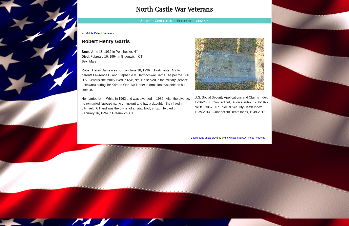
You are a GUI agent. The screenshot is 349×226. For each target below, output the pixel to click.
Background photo (201, 137)
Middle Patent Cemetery (98, 33)
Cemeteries (163, 20)
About (145, 20)
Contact (202, 20)
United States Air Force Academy (247, 137)
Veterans (184, 20)
